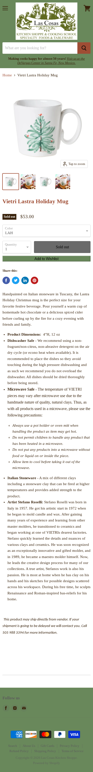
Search (12, 746)
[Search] (84, 48)
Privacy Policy (69, 746)
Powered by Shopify (46, 763)
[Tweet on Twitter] (15, 280)
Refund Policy (19, 751)
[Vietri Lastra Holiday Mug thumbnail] (11, 182)
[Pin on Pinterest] (34, 280)
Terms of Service (73, 751)
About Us (29, 746)
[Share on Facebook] (6, 280)
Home (7, 75)
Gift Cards (47, 746)
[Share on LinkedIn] (25, 280)
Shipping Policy (45, 751)
